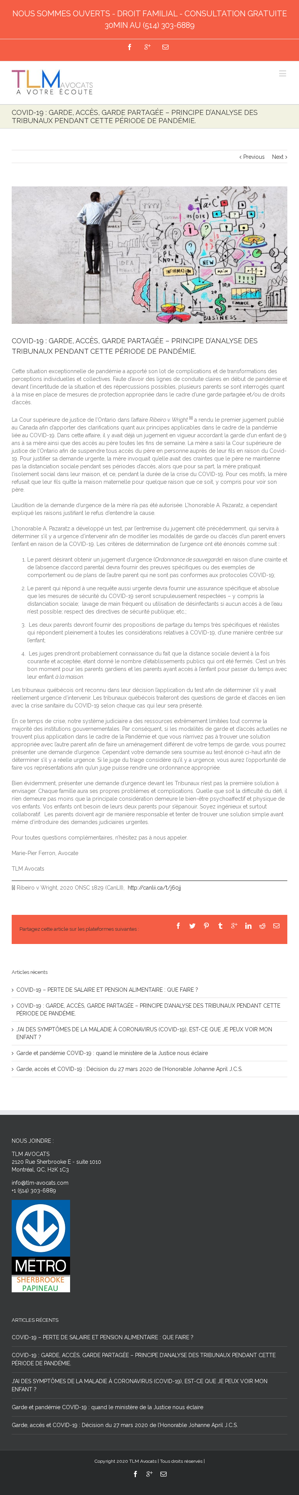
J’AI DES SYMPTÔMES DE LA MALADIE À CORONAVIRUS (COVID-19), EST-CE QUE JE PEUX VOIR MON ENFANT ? (139, 1385)
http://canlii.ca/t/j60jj (154, 888)
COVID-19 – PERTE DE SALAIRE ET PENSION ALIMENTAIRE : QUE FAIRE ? (107, 990)
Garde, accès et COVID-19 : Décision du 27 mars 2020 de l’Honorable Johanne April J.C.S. (129, 1069)
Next (277, 157)
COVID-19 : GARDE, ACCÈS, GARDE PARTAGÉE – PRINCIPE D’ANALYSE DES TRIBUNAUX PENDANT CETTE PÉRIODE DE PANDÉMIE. (144, 1359)
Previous (254, 157)
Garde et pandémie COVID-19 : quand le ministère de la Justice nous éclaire (112, 1053)
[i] (13, 888)
